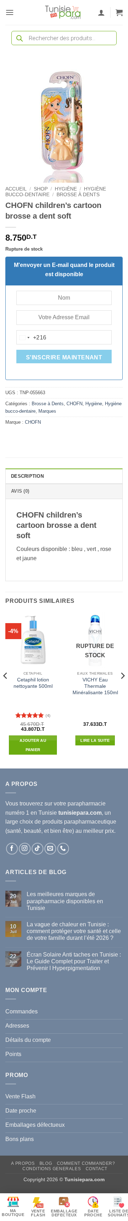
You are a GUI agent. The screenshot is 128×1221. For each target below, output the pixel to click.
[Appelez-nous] (63, 849)
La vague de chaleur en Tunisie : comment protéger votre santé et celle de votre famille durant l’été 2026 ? (74, 931)
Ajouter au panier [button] (33, 745)
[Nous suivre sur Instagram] (25, 849)
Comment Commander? (86, 1163)
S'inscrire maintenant (64, 357)
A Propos (22, 1163)
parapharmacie (87, 803)
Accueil (16, 189)
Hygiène (66, 189)
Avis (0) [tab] (20, 491)
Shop (41, 189)
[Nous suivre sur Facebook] (12, 849)
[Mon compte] (101, 12)
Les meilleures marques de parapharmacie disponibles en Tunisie (65, 901)
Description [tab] (27, 476)
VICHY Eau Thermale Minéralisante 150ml (95, 686)
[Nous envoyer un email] (50, 849)
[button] (9, 12)
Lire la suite (95, 740)
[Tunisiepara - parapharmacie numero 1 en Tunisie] (62, 12)
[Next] (122, 690)
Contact (96, 1168)
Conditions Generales (51, 1168)
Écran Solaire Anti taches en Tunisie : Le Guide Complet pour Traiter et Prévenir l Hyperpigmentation (74, 961)
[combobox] (32, 338)
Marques (47, 411)
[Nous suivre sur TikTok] (37, 849)
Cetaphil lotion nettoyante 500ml (33, 683)
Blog (45, 1163)
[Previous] (5, 690)
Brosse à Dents (78, 194)
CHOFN (74, 403)
